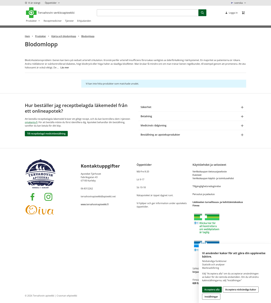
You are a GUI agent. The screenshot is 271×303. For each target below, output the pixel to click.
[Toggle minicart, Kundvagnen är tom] (243, 12)
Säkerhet (146, 107)
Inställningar (211, 296)
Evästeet (197, 174)
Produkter (31, 20)
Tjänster (69, 20)
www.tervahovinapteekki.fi (95, 204)
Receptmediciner (53, 20)
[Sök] (202, 12)
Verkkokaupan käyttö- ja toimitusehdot (213, 178)
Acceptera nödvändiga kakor (240, 289)
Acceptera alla (211, 289)
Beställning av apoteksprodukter (160, 134)
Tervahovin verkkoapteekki (56, 13)
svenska (238, 2)
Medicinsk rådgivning (153, 125)
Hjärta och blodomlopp (63, 36)
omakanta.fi (31, 122)
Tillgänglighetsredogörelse (207, 186)
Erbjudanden (84, 20)
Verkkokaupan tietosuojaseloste (210, 171)
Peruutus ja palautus (204, 194)
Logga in (233, 12)
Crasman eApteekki (67, 295)
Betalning (146, 116)
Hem (27, 36)
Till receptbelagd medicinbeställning (46, 133)
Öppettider (51, 2)
